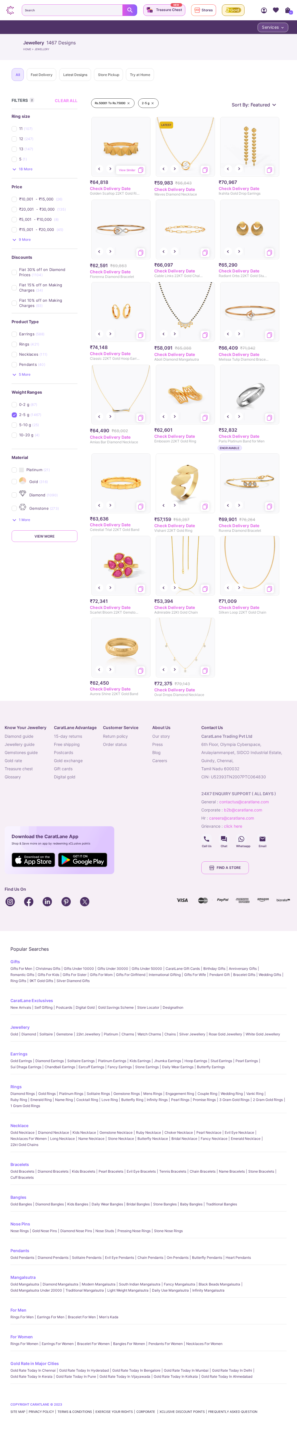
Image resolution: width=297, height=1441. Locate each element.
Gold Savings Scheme (116, 1007)
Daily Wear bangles (107, 1204)
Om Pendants (178, 1257)
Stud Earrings (221, 1061)
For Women (21, 1336)
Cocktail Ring (87, 1100)
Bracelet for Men (82, 1317)
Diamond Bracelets (53, 1171)
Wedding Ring (232, 1093)
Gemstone (64, 1034)
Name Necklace (91, 1138)
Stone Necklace (121, 1138)
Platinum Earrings (112, 1061)
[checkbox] (48, 128)
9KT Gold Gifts (41, 981)
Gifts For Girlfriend (130, 974)
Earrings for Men (50, 1317)
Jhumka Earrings (167, 1061)
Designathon (173, 1007)
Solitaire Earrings (81, 1061)
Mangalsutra (23, 1277)
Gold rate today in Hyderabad (84, 1370)
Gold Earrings (21, 1061)
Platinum (111, 1034)
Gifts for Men (21, 968)
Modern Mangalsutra (98, 1284)
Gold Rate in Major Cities (34, 1363)
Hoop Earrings (195, 1061)
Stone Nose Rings (168, 1231)
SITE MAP (17, 1412)
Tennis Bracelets (172, 1171)
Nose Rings (19, 1231)
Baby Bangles (191, 1204)
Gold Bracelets (22, 1171)
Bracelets (19, 1164)
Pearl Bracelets (111, 1171)
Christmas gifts (48, 968)
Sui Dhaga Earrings (25, 1067)
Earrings (19, 1053)
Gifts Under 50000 (147, 968)
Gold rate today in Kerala (31, 1376)
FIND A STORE (229, 867)
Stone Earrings (147, 1067)
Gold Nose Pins (44, 1231)
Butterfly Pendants (207, 1257)
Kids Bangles (77, 1204)
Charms (128, 1034)
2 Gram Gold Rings (268, 1100)
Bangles (18, 1197)
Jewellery (20, 1027)
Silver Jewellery (192, 1034)
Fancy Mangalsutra (179, 1284)
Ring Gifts (18, 981)
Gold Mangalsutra (24, 1284)
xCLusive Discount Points (182, 1412)
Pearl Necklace (208, 1132)
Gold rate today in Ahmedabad (226, 1376)
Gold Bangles (21, 1204)
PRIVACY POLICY (41, 1412)
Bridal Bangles (138, 1204)
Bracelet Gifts (244, 974)
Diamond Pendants (53, 1257)
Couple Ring (207, 1093)
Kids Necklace (84, 1132)
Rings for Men (22, 1317)
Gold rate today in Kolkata (176, 1376)
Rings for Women (24, 1343)
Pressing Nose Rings (134, 1231)
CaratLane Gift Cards (183, 968)
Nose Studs (104, 1231)
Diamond (28, 1034)
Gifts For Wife (195, 974)
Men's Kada (108, 1317)
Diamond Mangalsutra (60, 1284)
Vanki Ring (254, 1093)
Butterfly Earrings (211, 1067)
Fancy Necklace (214, 1138)
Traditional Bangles (221, 1204)
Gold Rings (47, 1093)
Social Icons (206, 839)
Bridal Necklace (184, 1138)
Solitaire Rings (98, 1093)
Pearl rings (180, 1100)
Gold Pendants (22, 1257)
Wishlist (275, 10)
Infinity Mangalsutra (208, 1290)
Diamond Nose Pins (76, 1231)
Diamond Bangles (49, 1204)
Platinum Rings (71, 1093)
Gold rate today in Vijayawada (124, 1376)
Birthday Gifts (214, 968)
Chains (170, 1034)
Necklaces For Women (28, 1138)
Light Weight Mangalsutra (127, 1290)
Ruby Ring (18, 1100)
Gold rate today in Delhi (232, 1370)
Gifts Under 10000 (79, 968)
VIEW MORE (45, 536)
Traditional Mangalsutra (85, 1290)
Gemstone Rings (126, 1093)
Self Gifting (43, 1007)
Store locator (148, 1007)
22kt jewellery (88, 1034)
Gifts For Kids (48, 974)
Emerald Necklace (245, 1138)
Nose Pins (20, 1223)
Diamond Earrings (49, 1061)
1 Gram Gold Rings (25, 1106)
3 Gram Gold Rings (234, 1100)
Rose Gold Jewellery (225, 1034)
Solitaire (46, 1034)
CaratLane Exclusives (31, 1000)
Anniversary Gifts (243, 968)
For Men (18, 1310)
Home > (29, 49)
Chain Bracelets (202, 1171)
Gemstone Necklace (116, 1132)
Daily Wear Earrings (177, 1067)
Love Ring (110, 1100)
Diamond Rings (22, 1093)
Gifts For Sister (74, 974)
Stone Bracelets (261, 1171)
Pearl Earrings (247, 1061)
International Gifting (165, 974)
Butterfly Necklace (152, 1138)
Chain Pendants (150, 1257)
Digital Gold (85, 1007)
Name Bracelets (232, 1171)
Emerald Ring (41, 1100)
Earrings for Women (58, 1343)
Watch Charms (149, 1034)
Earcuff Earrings (91, 1067)
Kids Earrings (140, 1061)
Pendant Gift (219, 974)
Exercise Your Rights (114, 1412)
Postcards (64, 1007)
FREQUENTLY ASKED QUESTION (232, 1412)
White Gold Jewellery (263, 1034)
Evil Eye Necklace (239, 1132)
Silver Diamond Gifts (73, 981)
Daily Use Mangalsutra (170, 1290)
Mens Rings (152, 1093)
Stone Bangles (165, 1204)
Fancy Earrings (120, 1067)
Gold (14, 1034)
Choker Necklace (178, 1132)
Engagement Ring (180, 1093)
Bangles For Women (129, 1343)
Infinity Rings (157, 1100)
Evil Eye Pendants (119, 1257)
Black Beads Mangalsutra (219, 1284)
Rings (16, 1086)
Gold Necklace (22, 1132)
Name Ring (64, 1100)
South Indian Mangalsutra (139, 1284)
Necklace (19, 1125)
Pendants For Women (165, 1343)
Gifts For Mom (101, 974)
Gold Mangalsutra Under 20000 (36, 1290)
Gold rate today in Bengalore (136, 1370)
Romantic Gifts (22, 974)
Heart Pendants (238, 1257)
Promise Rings (204, 1100)
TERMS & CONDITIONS (74, 1412)
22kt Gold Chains (24, 1144)
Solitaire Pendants (87, 1257)
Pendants (19, 1250)
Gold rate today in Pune (76, 1376)
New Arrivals (20, 1007)
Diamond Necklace (53, 1132)
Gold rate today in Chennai (33, 1370)
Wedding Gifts (270, 974)
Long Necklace (62, 1138)
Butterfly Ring (132, 1100)
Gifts (15, 961)
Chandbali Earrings (60, 1067)
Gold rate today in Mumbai (186, 1370)
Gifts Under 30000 (112, 968)
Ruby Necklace (148, 1132)
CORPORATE (146, 1412)
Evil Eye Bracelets (141, 1171)
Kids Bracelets (83, 1171)
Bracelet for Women (93, 1343)
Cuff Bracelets (22, 1177)
